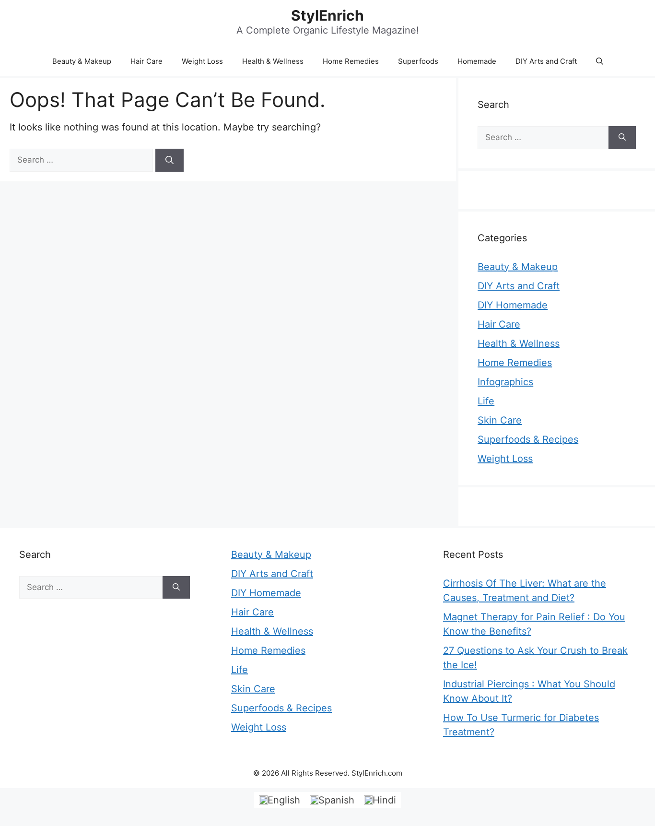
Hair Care (146, 61)
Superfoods (418, 61)
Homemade (476, 61)
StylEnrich (327, 15)
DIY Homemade (513, 305)
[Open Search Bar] (599, 61)
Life (486, 401)
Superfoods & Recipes (528, 439)
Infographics (505, 382)
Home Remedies (351, 61)
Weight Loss (202, 61)
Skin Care (500, 420)
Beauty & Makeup (81, 61)
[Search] (169, 160)
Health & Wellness (273, 61)
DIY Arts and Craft (546, 61)
